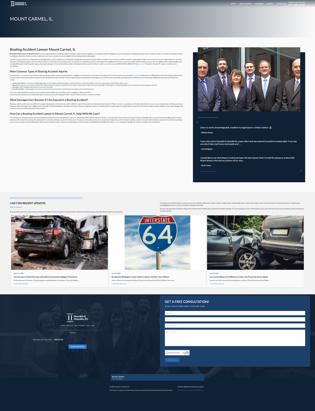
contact (142, 64)
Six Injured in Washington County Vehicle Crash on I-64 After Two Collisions (157, 251)
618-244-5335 (296, 4)
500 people (136, 75)
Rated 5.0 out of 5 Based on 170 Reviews (191, 390)
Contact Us (281, 4)
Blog (88, 325)
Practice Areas (245, 4)
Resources (259, 4)
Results (270, 4)
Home (63, 325)
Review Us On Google (77, 346)
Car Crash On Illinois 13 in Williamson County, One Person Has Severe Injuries (255, 251)
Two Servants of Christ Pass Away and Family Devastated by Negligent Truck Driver (59, 251)
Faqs (92, 325)
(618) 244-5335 (58, 339)
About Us (69, 325)
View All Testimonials (208, 171)
